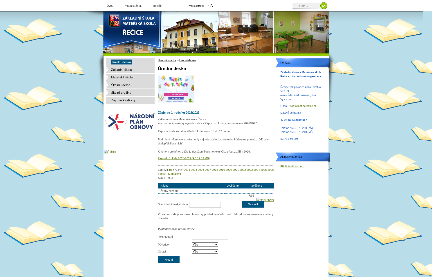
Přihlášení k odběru (292, 166)
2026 (271, 169)
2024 (257, 169)
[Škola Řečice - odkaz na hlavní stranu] (216, 23)
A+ (212, 6)
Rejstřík (157, 5)
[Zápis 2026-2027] (176, 88)
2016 (201, 169)
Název (164, 185)
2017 (208, 169)
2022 (243, 169)
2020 (229, 169)
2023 (250, 169)
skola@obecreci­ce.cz (303, 106)
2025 (264, 169)
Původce (163, 244)
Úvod (110, 5)
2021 (236, 169)
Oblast (162, 251)
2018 (215, 169)
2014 (187, 169)
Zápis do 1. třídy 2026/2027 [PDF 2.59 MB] (183, 158)
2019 (222, 169)
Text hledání (165, 236)
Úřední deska (187, 60)
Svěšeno (256, 185)
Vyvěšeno (233, 185)
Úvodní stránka (167, 60)
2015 (194, 169)
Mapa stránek (133, 5)
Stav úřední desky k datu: (173, 204)
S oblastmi (174, 173)
